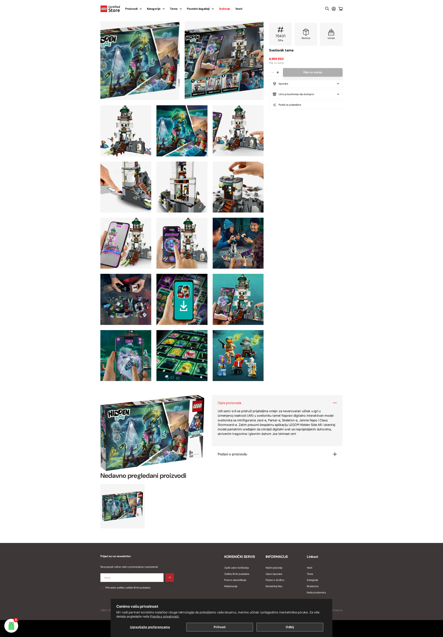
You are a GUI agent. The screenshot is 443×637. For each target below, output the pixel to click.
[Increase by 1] (277, 72)
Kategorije (153, 9)
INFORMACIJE (277, 556)
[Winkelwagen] (340, 9)
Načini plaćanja (274, 567)
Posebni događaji (198, 9)
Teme (173, 9)
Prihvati (220, 627)
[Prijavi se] (334, 9)
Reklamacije (230, 586)
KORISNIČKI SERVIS (239, 556)
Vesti (238, 9)
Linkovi (312, 556)
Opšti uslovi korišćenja (236, 567)
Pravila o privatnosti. (164, 616)
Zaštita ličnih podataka (236, 573)
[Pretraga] (327, 9)
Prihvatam (127, 587)
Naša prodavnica (316, 592)
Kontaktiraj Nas (274, 586)
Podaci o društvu (275, 579)
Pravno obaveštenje (235, 579)
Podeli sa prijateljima (290, 104)
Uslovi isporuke (274, 573)
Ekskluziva (312, 586)
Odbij (290, 627)
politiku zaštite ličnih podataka (133, 587)
